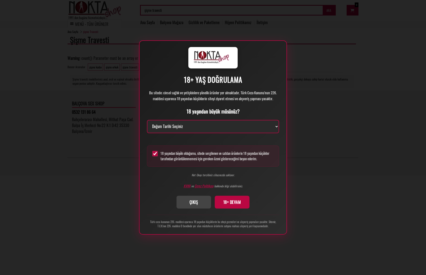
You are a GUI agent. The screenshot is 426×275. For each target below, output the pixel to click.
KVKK (187, 185)
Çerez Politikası (204, 185)
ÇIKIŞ (194, 202)
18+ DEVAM (232, 202)
